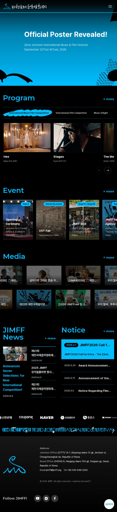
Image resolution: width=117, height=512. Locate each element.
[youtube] (37, 498)
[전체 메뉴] (111, 6)
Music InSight (101, 113)
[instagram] (46, 498)
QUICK (109, 504)
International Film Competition (71, 113)
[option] (58, 43)
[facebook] (54, 498)
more (108, 99)
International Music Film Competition (29, 113)
